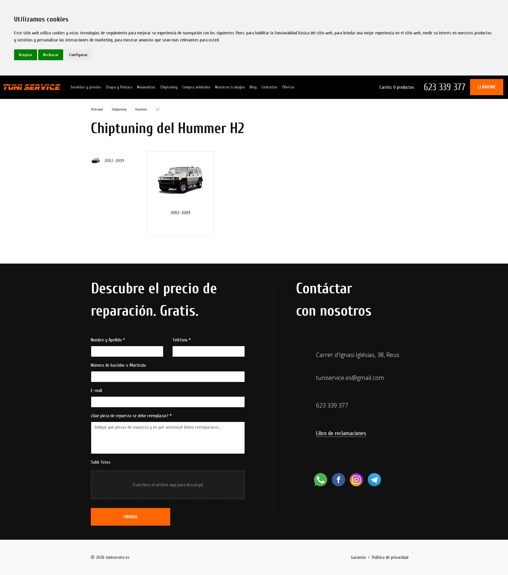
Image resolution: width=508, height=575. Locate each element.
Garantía (358, 557)
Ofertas (288, 87)
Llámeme (487, 87)
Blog (253, 87)
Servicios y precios (86, 87)
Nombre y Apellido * (108, 340)
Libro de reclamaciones (341, 433)
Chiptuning (169, 87)
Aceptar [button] (25, 54)
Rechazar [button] (51, 54)
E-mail (96, 390)
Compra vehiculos (196, 87)
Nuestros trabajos (230, 87)
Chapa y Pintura (119, 87)
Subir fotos (101, 462)
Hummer (141, 109)
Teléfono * (181, 340)
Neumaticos (146, 87)
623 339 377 (444, 87)
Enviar (130, 516)
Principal (97, 109)
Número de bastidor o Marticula (118, 365)
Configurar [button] (78, 54)
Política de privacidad (390, 557)
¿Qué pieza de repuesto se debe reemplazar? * (131, 415)
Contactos (269, 87)
